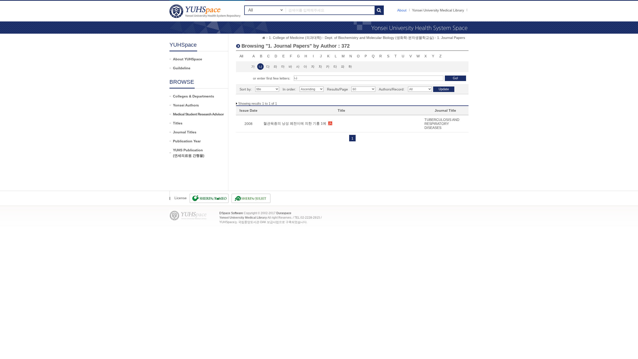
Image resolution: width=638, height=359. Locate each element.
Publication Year (187, 141)
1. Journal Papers (451, 38)
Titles (177, 123)
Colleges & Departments (193, 96)
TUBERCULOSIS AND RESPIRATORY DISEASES (441, 124)
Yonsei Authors (186, 105)
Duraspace (283, 213)
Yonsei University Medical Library (438, 10)
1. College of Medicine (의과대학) (295, 38)
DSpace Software (231, 213)
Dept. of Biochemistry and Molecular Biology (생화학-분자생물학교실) (379, 38)
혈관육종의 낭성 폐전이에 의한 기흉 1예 (294, 123)
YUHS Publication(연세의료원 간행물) (188, 153)
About (401, 10)
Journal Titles (184, 132)
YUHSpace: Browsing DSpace (205, 11)
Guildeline (181, 68)
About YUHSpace (187, 59)
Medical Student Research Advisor (198, 114)
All (241, 56)
